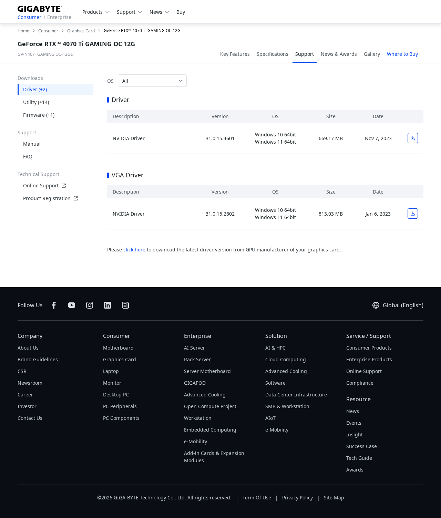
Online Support (41, 185)
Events (353, 422)
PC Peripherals (120, 406)
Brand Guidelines (38, 359)
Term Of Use (257, 497)
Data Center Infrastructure (296, 394)
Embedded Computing (210, 429)
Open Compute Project (210, 406)
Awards (354, 469)
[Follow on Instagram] (89, 305)
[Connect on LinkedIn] (107, 305)
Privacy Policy (297, 497)
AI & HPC (275, 347)
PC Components (121, 418)
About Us (28, 347)
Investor (27, 406)
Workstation (198, 418)
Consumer (29, 17)
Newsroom (30, 383)
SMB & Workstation (287, 406)
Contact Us (30, 418)
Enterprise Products (369, 359)
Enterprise (59, 17)
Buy (180, 12)
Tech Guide (359, 458)
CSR (22, 371)
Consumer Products (369, 347)
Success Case (361, 446)
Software (275, 383)
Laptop (111, 371)
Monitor (112, 383)
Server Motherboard (207, 371)
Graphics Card (119, 359)
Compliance (359, 383)
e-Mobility (195, 441)
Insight (354, 434)
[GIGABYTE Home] (43, 7)
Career (25, 394)
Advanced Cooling (205, 394)
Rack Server (197, 359)
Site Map (334, 497)
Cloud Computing (285, 359)
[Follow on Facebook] (54, 305)
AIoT (270, 418)
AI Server (194, 347)
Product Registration (47, 198)
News (352, 411)
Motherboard (118, 347)
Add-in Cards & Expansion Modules (214, 457)
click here (134, 249)
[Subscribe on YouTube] (72, 305)
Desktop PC (116, 394)
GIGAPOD (195, 383)
